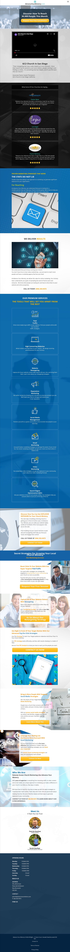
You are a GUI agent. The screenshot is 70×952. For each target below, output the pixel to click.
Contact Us (35, 941)
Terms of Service (35, 945)
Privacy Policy (35, 949)
